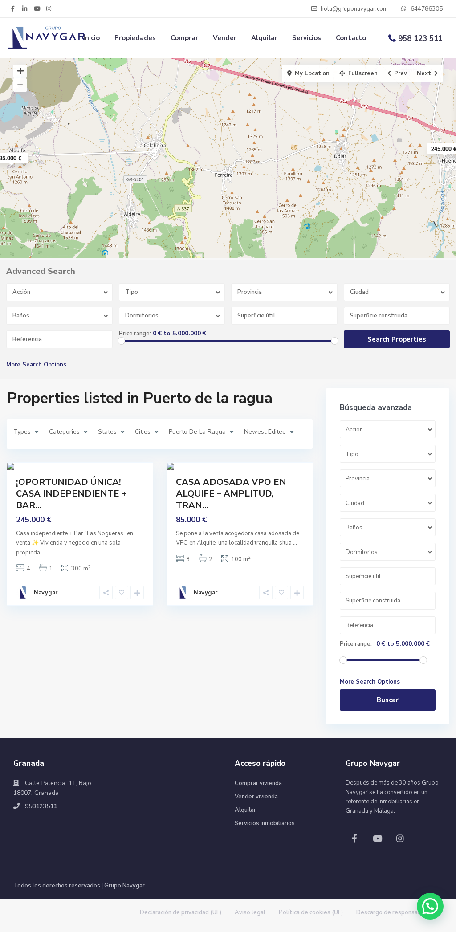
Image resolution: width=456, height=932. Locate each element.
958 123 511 (420, 38)
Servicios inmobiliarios (265, 823)
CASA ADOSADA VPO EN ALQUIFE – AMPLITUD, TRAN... (231, 493)
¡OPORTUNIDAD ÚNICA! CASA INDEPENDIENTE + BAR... (71, 493)
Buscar (388, 700)
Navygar (45, 593)
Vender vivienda (256, 797)
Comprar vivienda (258, 783)
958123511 (41, 806)
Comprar (184, 37)
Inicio (91, 37)
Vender (224, 37)
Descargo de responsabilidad (396, 912)
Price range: (135, 333)
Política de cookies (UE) (311, 912)
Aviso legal (250, 912)
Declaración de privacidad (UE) (180, 912)
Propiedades (135, 37)
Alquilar (264, 37)
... (43, 553)
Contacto (351, 37)
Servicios (306, 37)
